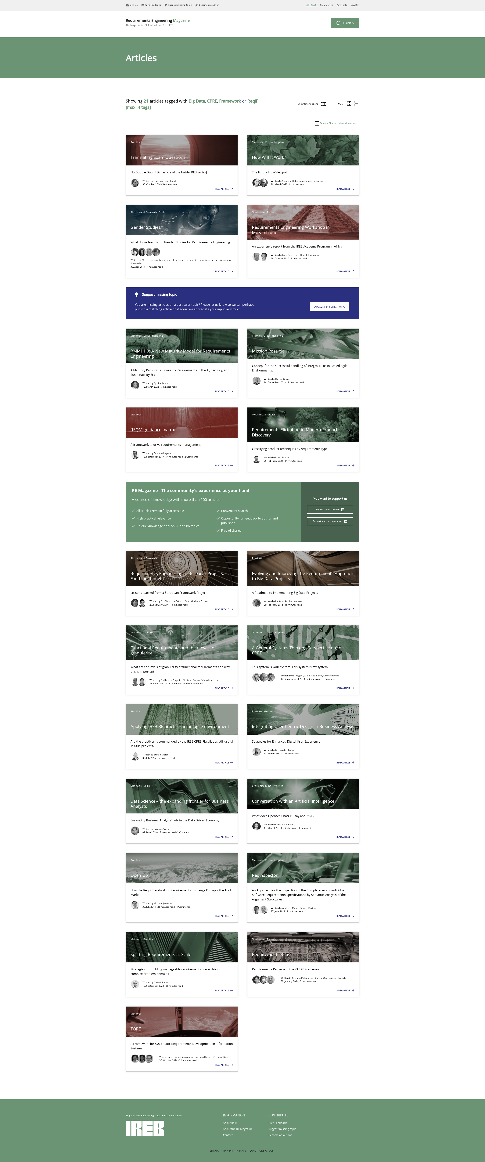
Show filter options (308, 103)
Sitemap (215, 1150)
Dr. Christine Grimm (172, 601)
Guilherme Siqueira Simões (176, 680)
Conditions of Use (262, 1150)
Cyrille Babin (161, 383)
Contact (228, 1135)
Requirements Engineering (158, 22)
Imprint (228, 1150)
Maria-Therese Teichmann (157, 260)
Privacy (241, 1150)
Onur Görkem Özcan (196, 601)
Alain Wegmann (313, 675)
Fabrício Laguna (162, 453)
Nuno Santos (282, 457)
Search (355, 4)
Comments (326, 4)
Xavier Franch (338, 977)
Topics (348, 23)
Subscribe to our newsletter (328, 521)
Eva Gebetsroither (183, 260)
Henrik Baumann (309, 255)
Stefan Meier (161, 754)
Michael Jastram (163, 903)
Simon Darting (308, 908)
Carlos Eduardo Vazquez (206, 680)
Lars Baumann (290, 255)
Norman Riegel (203, 1057)
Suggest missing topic (329, 306)
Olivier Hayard (331, 675)
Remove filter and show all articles (337, 123)
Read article (222, 188)
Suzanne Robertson (293, 181)
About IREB (230, 1123)
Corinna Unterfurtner (207, 260)
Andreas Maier (290, 908)
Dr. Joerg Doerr (221, 1057)
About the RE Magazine (238, 1129)
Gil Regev (297, 675)
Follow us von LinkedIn (328, 509)
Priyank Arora (161, 829)
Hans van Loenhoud (165, 181)
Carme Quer (322, 977)
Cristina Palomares (303, 977)
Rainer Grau (282, 379)
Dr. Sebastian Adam (182, 1057)
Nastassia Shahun (285, 750)
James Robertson (314, 181)
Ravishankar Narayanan (288, 601)
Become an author (280, 1135)
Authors (342, 4)
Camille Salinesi (284, 824)
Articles (311, 4)
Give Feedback (277, 1123)
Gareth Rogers (162, 982)
